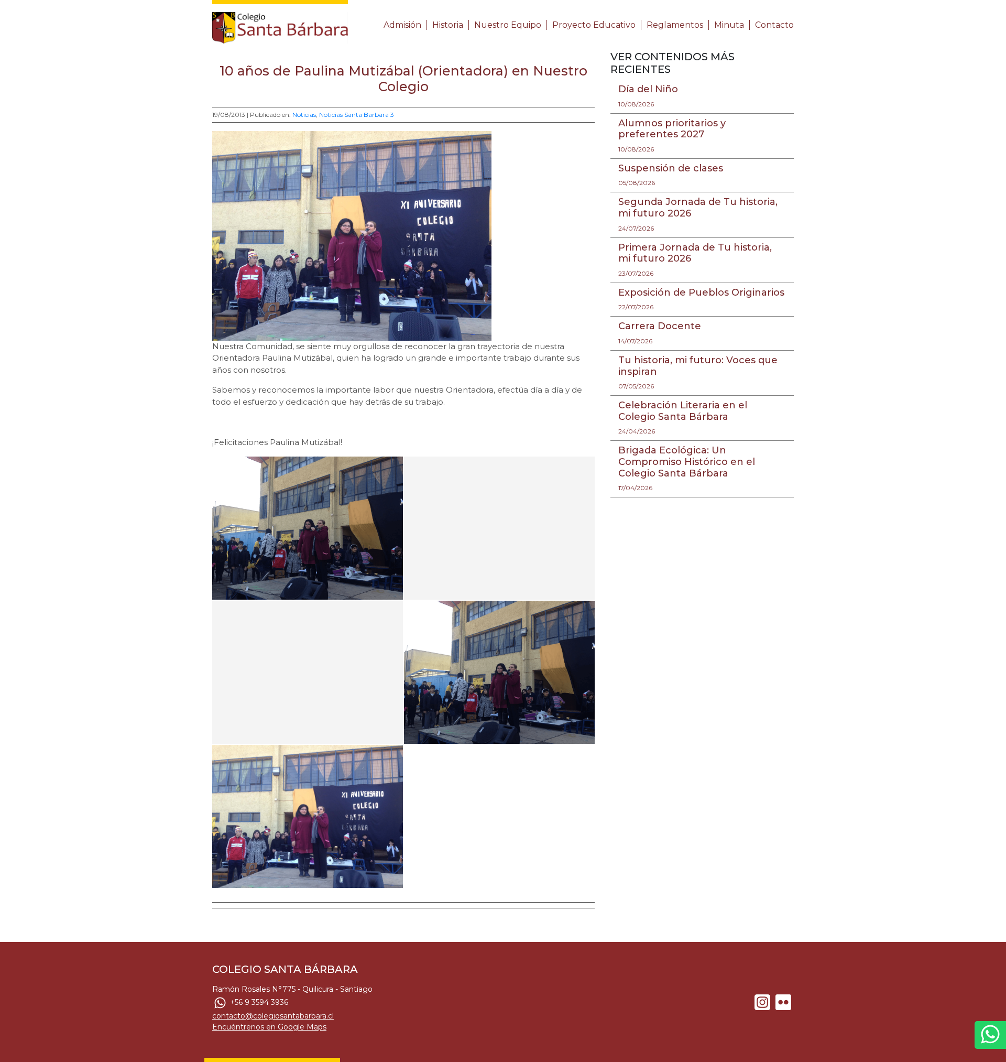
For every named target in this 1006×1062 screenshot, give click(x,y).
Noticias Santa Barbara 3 (356, 114)
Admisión (402, 25)
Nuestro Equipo (507, 25)
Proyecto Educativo (594, 25)
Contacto (774, 25)
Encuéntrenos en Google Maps (269, 1027)
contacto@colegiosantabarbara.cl (273, 1016)
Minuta (729, 25)
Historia (447, 25)
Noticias (304, 114)
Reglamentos (675, 25)
